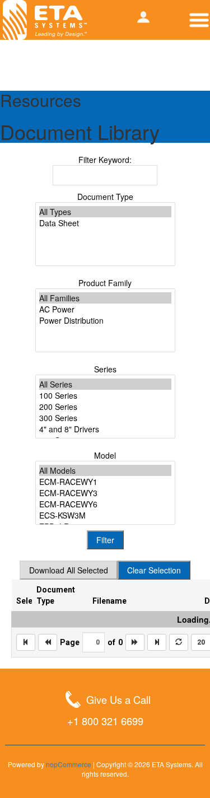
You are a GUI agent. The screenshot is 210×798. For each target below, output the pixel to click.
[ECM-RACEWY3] (105, 492)
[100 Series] (105, 395)
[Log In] (143, 17)
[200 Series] (105, 406)
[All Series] (105, 384)
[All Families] (105, 298)
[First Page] (25, 642)
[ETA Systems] (45, 20)
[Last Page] (156, 642)
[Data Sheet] (105, 222)
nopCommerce (68, 764)
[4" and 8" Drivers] (105, 429)
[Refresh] (178, 642)
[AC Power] (105, 309)
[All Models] (105, 470)
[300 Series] (105, 417)
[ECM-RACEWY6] (105, 504)
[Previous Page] (47, 642)
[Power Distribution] (105, 320)
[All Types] (105, 211)
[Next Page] (134, 642)
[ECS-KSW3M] (105, 515)
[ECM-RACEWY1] (105, 481)
